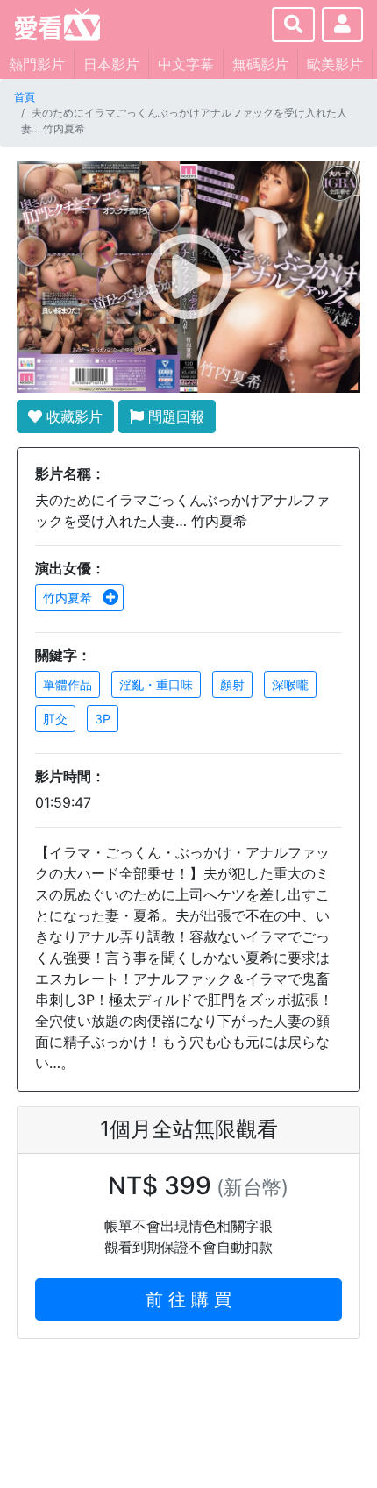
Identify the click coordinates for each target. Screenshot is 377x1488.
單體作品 (67, 684)
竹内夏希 (69, 597)
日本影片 (111, 64)
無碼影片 (260, 64)
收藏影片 (72, 416)
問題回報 (174, 416)
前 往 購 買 (188, 1299)
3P (102, 718)
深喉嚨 (290, 684)
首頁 (24, 96)
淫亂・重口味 (156, 684)
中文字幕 (186, 64)
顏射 (232, 684)
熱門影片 (37, 64)
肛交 (55, 718)
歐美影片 (335, 64)
